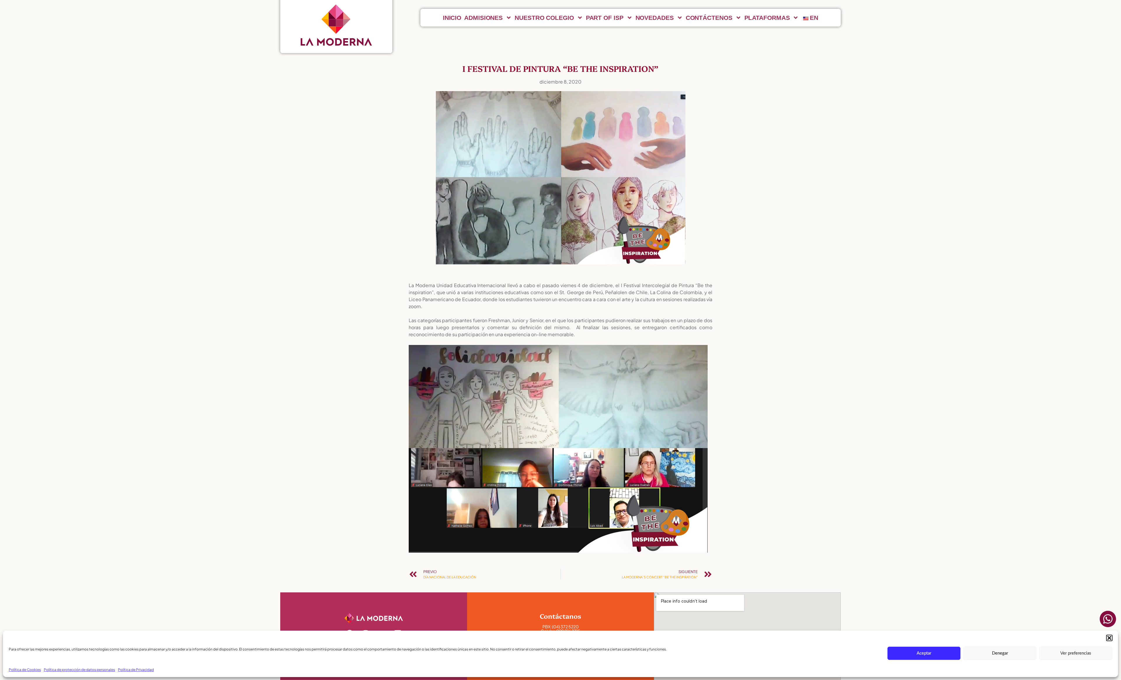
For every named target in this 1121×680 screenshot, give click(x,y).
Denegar (1000, 653)
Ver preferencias (1075, 653)
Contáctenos (709, 18)
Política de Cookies (25, 669)
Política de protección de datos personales (79, 669)
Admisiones (483, 18)
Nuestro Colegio (544, 18)
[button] (1109, 638)
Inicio (452, 18)
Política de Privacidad (136, 669)
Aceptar (924, 653)
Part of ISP (605, 18)
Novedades (655, 18)
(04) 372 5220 (565, 626)
